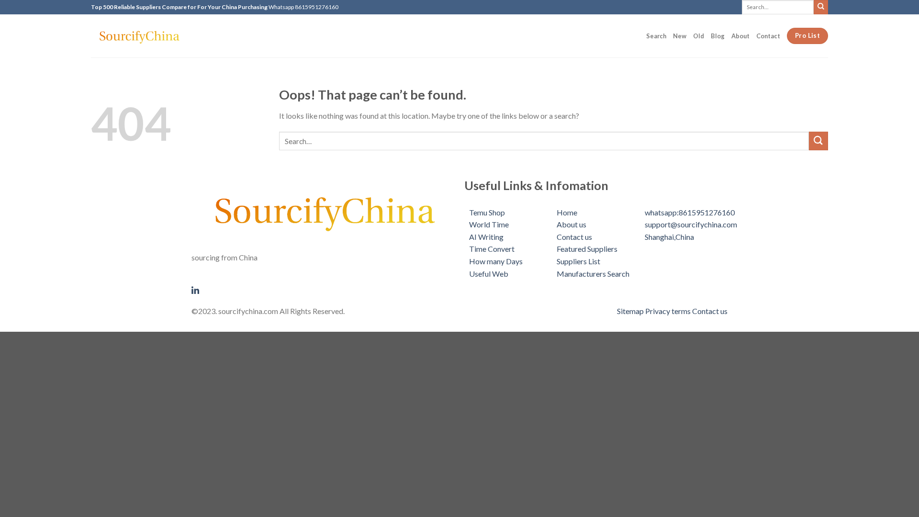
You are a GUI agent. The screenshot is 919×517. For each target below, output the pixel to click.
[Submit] (821, 7)
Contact (768, 36)
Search (656, 36)
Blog (718, 36)
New (679, 36)
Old (698, 36)
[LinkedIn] (323, 289)
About (740, 36)
